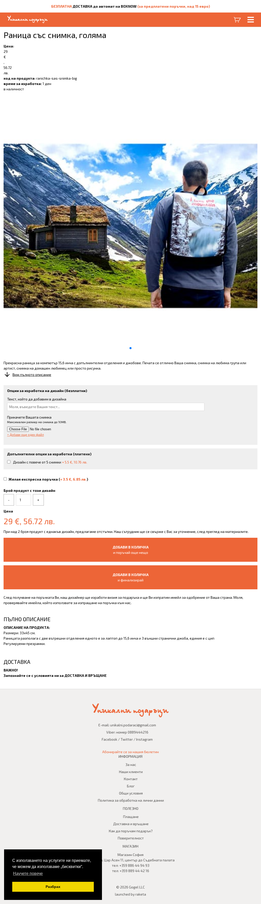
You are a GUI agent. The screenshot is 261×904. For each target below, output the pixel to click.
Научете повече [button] (28, 873)
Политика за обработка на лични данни (131, 800)
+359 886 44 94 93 (134, 865)
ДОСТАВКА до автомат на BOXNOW (105, 6)
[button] (130, 348)
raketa (140, 894)
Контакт (131, 779)
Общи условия (131, 793)
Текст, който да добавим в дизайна (36, 399)
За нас (130, 764)
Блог (131, 786)
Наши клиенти (131, 771)
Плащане (131, 816)
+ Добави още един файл (25, 435)
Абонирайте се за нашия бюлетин (130, 752)
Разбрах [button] (53, 887)
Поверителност (131, 838)
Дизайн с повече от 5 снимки (50, 462)
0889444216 (138, 732)
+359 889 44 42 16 (134, 871)
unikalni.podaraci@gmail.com (133, 725)
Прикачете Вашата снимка (29, 417)
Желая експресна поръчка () (48, 479)
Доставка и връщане (131, 824)
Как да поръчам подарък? (131, 831)
